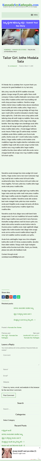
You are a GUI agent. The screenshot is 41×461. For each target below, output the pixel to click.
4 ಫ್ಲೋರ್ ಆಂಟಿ (6, 430)
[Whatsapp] (18, 297)
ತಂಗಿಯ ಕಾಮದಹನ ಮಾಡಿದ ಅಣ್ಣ (23, 308)
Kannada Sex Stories (15, 327)
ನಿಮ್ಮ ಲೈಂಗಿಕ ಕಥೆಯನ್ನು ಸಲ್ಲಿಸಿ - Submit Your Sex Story (20, 24)
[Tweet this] (7, 297)
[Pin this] (11, 297)
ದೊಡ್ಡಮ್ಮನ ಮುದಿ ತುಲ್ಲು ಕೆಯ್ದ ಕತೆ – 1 (24, 320)
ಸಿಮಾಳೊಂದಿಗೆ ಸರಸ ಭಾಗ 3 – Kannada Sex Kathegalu (31, 335)
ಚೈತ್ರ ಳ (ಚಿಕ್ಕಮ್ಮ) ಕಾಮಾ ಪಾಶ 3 (22, 314)
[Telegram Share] (14, 297)
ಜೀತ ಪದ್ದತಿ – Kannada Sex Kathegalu (10, 335)
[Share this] (3, 297)
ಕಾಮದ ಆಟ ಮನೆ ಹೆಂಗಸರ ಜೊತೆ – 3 (13, 445)
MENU (36, 15)
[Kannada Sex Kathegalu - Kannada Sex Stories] (20, 5)
